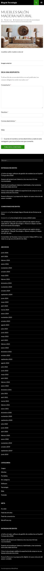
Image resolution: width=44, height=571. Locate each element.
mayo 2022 (4, 374)
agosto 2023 (5, 325)
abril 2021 (4, 397)
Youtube (4, 495)
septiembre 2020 (6, 420)
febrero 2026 (5, 260)
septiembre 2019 (6, 450)
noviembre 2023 (6, 317)
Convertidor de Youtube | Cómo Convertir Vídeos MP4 (19, 237)
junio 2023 (4, 332)
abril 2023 (4, 340)
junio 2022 (4, 371)
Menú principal (41, 2)
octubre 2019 (5, 447)
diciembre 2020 (6, 412)
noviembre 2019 (6, 443)
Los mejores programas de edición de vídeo (21, 238)
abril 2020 (4, 431)
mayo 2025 (4, 275)
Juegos (3, 468)
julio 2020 (4, 424)
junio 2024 (4, 298)
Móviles (3, 472)
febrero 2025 (5, 279)
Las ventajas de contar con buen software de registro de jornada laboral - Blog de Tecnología (20, 222)
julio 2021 (4, 393)
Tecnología (4, 487)
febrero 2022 (5, 382)
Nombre (4, 112)
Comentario (6, 85)
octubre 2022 (5, 355)
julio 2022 (4, 367)
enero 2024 (5, 313)
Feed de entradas (6, 512)
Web (3, 130)
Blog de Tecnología (9, 2)
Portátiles (4, 476)
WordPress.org (6, 520)
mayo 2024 (4, 302)
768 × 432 (9, 20)
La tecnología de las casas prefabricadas (23, 218)
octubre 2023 (5, 321)
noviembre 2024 (6, 287)
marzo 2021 (5, 401)
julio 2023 (4, 329)
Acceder (4, 509)
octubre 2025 (5, 272)
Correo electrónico (8, 121)
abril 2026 (4, 256)
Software (4, 483)
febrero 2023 (5, 344)
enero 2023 (5, 348)
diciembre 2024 (6, 283)
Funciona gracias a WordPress (9, 568)
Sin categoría (5, 480)
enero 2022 (5, 386)
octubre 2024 (5, 291)
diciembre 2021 (6, 390)
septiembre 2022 (6, 359)
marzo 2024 (5, 310)
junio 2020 (4, 428)
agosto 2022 (5, 363)
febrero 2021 (5, 405)
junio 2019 (4, 454)
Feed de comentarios (8, 516)
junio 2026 (4, 253)
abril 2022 (4, 378)
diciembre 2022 (6, 351)
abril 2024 (4, 306)
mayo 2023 (4, 336)
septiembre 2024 (6, 294)
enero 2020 (5, 439)
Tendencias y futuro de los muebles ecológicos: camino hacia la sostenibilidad (20, 20)
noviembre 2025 (6, 268)
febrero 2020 (5, 435)
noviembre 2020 (6, 416)
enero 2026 (5, 264)
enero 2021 (5, 409)
